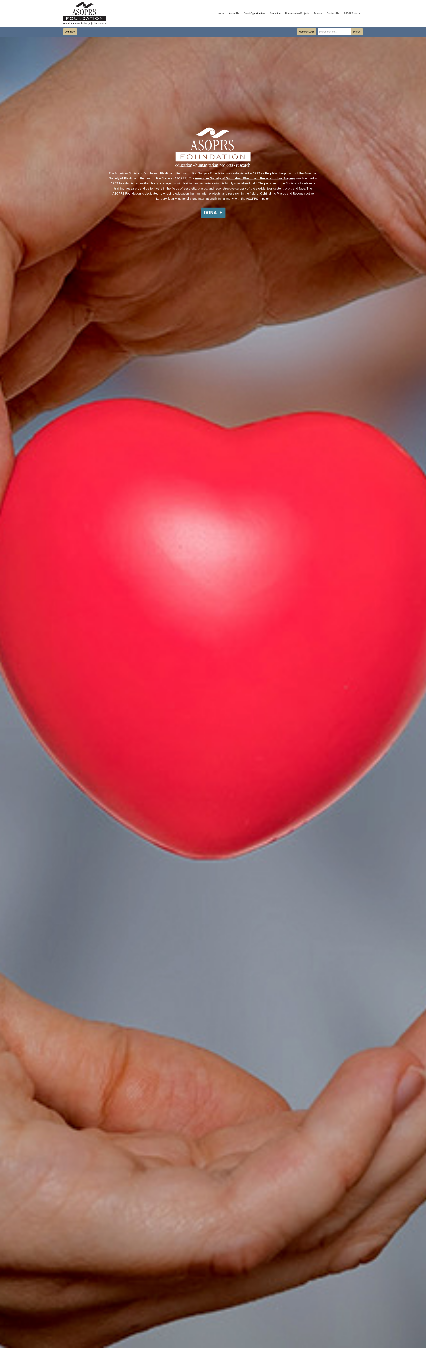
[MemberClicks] (84, 13)
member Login (307, 31)
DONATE (213, 212)
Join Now (70, 31)
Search (356, 31)
